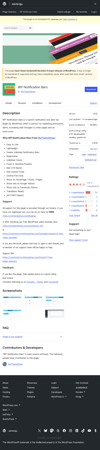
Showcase (32, 383)
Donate (80, 392)
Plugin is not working (12, 336)
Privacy (6, 396)
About (5, 383)
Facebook (53, 282)
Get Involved (82, 383)
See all (94, 215)
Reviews (22, 103)
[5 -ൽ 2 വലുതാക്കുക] (18, 312)
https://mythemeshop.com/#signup (19, 216)
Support (93, 103)
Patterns (31, 396)
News (5, 387)
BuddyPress (10, 419)
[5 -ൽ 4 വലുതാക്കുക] (60, 298)
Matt (6, 409)
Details (8, 103)
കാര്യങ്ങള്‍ (81, 387)
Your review (74, 215)
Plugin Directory (9, 12)
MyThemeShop (28, 91)
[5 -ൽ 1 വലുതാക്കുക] (18, 298)
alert (84, 155)
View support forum (78, 240)
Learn (54, 383)
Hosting (6, 392)
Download (91, 89)
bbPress (8, 414)
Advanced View (76, 167)
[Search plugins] (30, 28)
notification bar (90, 160)
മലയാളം (13, 430)
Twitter (39, 282)
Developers (56, 392)
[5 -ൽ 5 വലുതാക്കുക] (60, 313)
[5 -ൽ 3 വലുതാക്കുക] (39, 298)
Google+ (31, 282)
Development (55, 103)
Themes (31, 387)
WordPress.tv (59, 396)
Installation (37, 103)
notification (92, 155)
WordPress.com (11, 405)
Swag (80, 396)
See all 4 (93, 149)
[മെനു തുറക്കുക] (96, 4)
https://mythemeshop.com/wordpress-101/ (23, 225)
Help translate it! (70, 19)
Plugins (30, 392)
